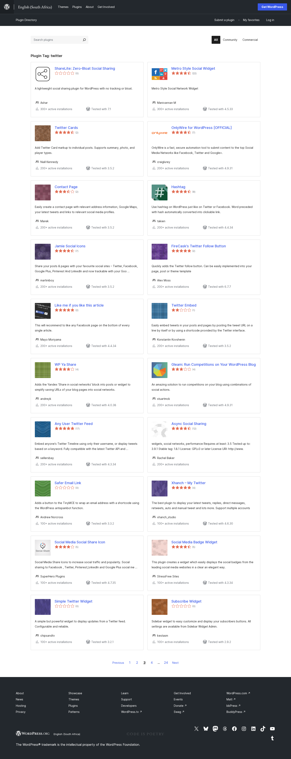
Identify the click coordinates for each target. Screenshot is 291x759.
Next (175, 662)
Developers (129, 705)
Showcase (75, 693)
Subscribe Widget (186, 601)
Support (126, 699)
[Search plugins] (84, 40)
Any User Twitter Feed (74, 424)
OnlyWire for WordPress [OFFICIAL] (201, 128)
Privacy (21, 711)
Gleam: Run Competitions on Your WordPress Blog (213, 364)
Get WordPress (272, 7)
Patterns (74, 711)
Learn (124, 693)
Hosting (21, 705)
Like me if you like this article (79, 305)
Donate (180, 705)
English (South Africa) (67, 734)
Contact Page (66, 187)
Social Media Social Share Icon (80, 542)
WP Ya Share (65, 364)
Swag (179, 711)
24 (166, 663)
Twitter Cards (66, 128)
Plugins (73, 705)
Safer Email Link (68, 483)
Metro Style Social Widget (193, 68)
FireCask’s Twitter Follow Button (198, 246)
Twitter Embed (183, 305)
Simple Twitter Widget (73, 601)
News (19, 699)
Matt (231, 699)
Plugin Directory (26, 20)
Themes (73, 699)
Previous (118, 662)
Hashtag (178, 187)
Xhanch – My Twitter (188, 483)
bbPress (233, 705)
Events (178, 699)
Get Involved (182, 693)
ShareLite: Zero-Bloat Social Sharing (85, 68)
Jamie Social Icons (70, 246)
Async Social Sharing (188, 424)
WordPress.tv (131, 711)
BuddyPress (236, 711)
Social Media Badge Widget (194, 542)
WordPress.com (238, 693)
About (20, 693)
